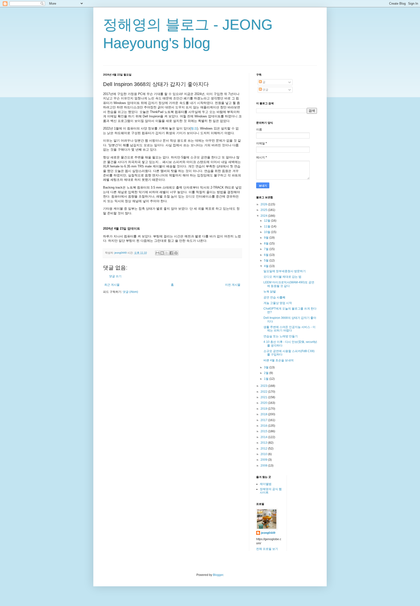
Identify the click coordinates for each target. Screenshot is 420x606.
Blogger (218, 575)
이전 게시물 (232, 284)
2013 (264, 442)
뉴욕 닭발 (269, 291)
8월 (266, 243)
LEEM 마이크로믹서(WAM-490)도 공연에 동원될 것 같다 (288, 284)
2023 (264, 386)
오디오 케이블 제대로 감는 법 (282, 276)
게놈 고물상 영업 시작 (277, 303)
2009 (264, 459)
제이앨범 (265, 484)
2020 (264, 403)
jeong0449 (268, 533)
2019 (264, 408)
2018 (264, 414)
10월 (267, 232)
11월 (267, 226)
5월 (266, 260)
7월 (266, 249)
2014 (264, 437)
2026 (264, 204)
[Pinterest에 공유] (176, 253)
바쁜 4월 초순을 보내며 (278, 360)
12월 (267, 220)
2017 (264, 420)
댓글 (265, 89)
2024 (264, 215)
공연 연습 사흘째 (274, 297)
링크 (194, 128)
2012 (264, 448)
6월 (266, 255)
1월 (266, 379)
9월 (266, 237)
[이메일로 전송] (157, 253)
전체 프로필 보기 (267, 549)
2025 (264, 210)
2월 (266, 373)
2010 (264, 454)
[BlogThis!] (162, 253)
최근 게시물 (112, 284)
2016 (264, 425)
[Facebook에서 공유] (171, 253)
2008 (264, 465)
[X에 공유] (166, 253)
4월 (266, 266)
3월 (266, 367)
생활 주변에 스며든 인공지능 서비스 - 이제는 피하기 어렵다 (289, 328)
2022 (264, 391)
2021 (264, 397)
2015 (264, 431)
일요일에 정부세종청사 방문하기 (284, 271)
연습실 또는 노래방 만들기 (280, 336)
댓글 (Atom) (130, 292)
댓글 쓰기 (115, 276)
